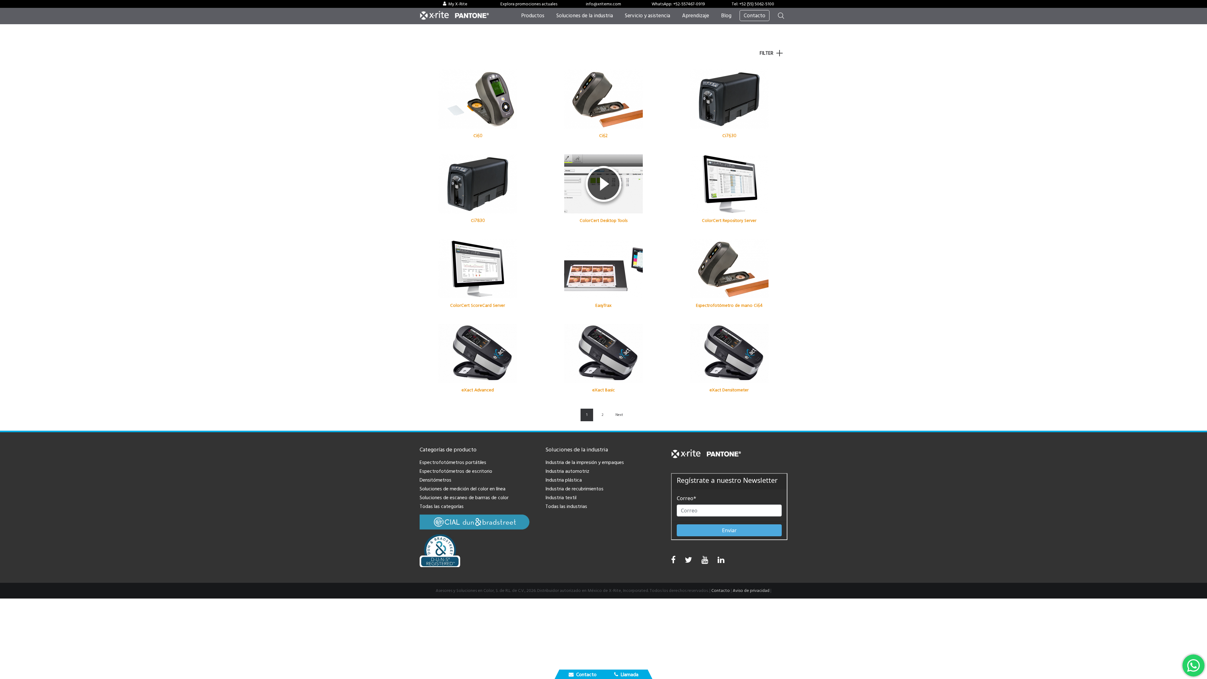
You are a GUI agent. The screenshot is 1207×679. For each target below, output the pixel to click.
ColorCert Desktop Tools (603, 220)
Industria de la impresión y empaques (584, 462)
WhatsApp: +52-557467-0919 (678, 4)
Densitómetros (435, 480)
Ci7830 (478, 220)
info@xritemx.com (603, 4)
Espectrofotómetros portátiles (453, 462)
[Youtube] (705, 561)
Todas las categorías (442, 506)
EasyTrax (603, 305)
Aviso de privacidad (751, 591)
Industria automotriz (567, 471)
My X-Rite (457, 4)
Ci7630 (729, 135)
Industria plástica (563, 480)
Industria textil (560, 497)
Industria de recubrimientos (574, 488)
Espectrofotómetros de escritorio (456, 471)
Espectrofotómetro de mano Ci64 (729, 305)
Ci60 (477, 135)
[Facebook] (673, 560)
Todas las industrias (566, 506)
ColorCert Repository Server (729, 220)
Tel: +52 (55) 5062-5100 (753, 4)
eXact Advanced (477, 390)
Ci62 (603, 135)
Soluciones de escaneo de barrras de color (464, 497)
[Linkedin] (721, 561)
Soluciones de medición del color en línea (462, 488)
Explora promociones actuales (528, 4)
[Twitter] (688, 561)
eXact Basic (603, 390)
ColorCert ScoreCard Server (477, 305)
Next (619, 414)
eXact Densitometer (729, 390)
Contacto (720, 591)
